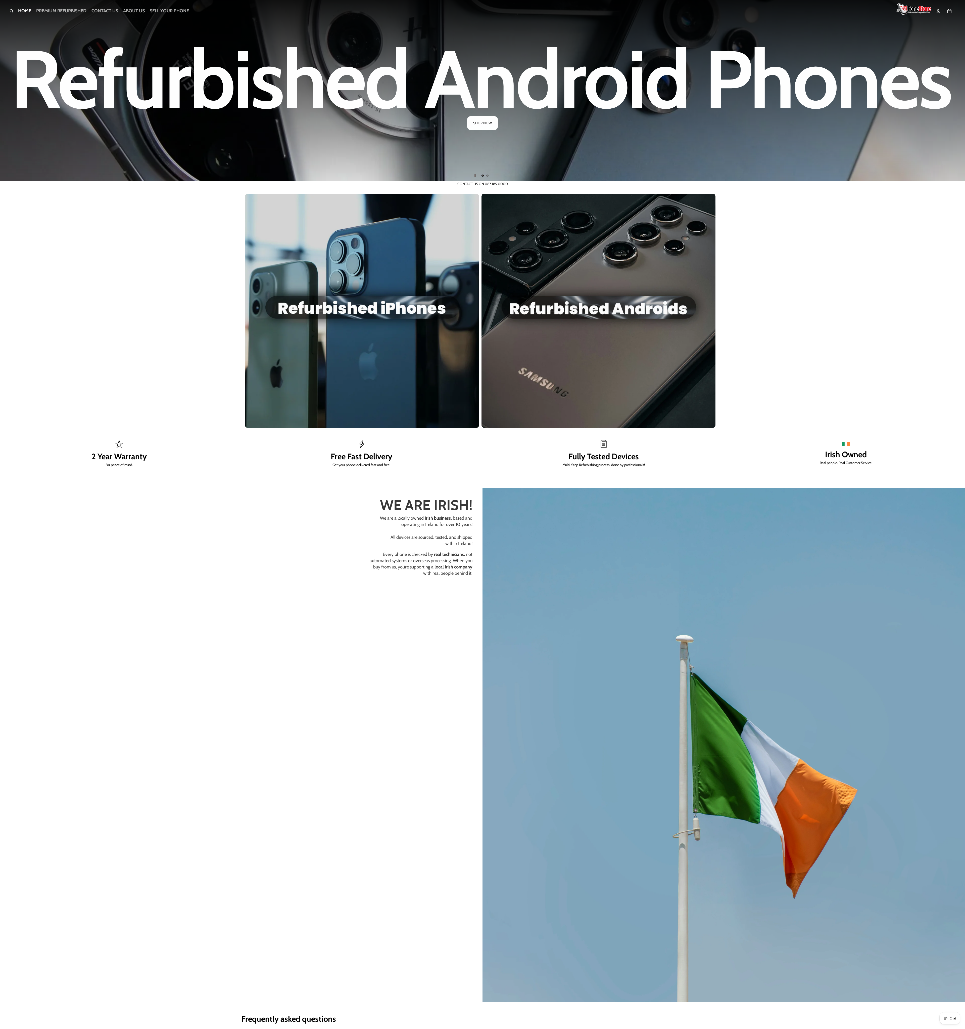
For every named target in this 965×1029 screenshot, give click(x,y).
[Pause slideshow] (474, 175)
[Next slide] (957, 91)
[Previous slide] (8, 91)
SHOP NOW (818, 134)
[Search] (11, 11)
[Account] (938, 11)
